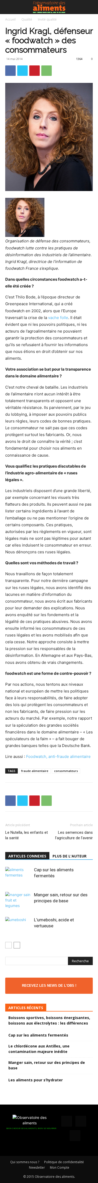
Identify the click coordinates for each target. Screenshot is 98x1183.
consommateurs (66, 771)
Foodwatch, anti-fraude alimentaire (58, 756)
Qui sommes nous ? (24, 1162)
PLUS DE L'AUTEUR (70, 856)
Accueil (10, 19)
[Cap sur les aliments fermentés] (18, 876)
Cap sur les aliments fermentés (38, 1035)
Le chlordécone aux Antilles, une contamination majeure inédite (39, 1049)
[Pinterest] (34, 70)
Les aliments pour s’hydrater (35, 1079)
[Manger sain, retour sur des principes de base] (18, 901)
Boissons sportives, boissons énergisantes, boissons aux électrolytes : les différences (49, 1020)
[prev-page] (8, 945)
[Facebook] (10, 70)
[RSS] (81, 1121)
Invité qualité (47, 19)
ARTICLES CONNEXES (27, 856)
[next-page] (17, 945)
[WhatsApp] (46, 70)
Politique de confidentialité (64, 1162)
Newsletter (37, 1167)
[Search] (90, 7)
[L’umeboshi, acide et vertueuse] (18, 926)
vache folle (58, 317)
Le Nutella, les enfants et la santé (26, 835)
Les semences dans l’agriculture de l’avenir (74, 835)
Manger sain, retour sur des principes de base (46, 1065)
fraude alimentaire (34, 771)
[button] (9, 7)
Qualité (26, 19)
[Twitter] (22, 70)
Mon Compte (59, 1167)
